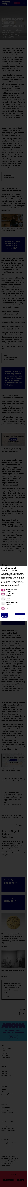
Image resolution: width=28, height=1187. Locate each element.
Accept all (4, 616)
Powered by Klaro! (22, 618)
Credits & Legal (15, 585)
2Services (8, 591)
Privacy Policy (4, 585)
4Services (8, 604)
